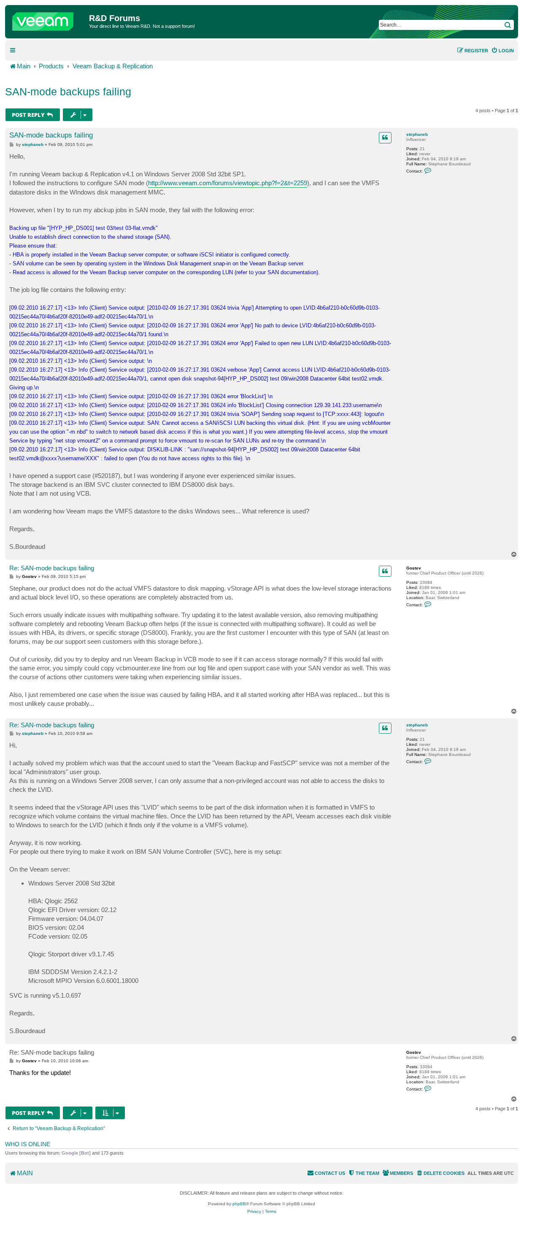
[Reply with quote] (385, 137)
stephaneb (417, 134)
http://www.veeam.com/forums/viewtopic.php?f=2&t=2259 (227, 182)
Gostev (413, 568)
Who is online (27, 1144)
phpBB (239, 1203)
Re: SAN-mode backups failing (51, 568)
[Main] (48, 19)
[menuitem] (502, 51)
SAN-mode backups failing (68, 91)
